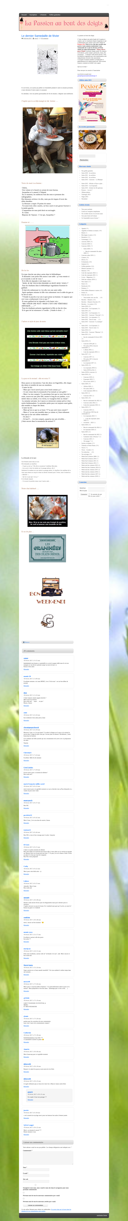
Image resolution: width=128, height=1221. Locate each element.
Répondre (26, 669)
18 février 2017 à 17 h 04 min (32, 984)
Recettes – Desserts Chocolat (90, 302)
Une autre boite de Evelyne (89, 216)
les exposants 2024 (89, 429)
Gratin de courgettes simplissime (91, 211)
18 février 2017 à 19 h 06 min (32, 1051)
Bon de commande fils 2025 (91, 434)
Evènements (85, 262)
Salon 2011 (85, 310)
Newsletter (85, 199)
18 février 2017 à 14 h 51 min (32, 951)
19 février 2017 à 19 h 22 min (32, 1127)
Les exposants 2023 (89, 416)
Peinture (84, 288)
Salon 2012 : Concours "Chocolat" (91, 315)
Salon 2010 (85, 306)
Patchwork (85, 286)
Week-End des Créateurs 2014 (90, 467)
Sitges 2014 (85, 196)
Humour (27, 642)
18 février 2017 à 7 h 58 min (32, 770)
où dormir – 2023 (89, 422)
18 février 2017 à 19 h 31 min (36, 1094)
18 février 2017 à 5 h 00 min (32, 678)
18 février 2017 (27, 38)
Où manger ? (87, 441)
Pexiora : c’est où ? (87, 190)
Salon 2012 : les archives (89, 177)
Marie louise (28, 965)
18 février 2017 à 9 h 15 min (32, 847)
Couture (84, 257)
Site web (25, 1179)
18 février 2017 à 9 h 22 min (32, 868)
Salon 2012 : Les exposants (89, 317)
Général (84, 264)
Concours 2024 (86, 244)
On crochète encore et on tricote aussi (92, 213)
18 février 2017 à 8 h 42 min (32, 817)
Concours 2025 (88, 439)
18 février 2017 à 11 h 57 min (32, 934)
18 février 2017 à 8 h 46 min (32, 832)
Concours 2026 (86, 246)
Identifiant (83, 488)
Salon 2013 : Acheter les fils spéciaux (92, 188)
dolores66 (27, 1064)
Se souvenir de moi (96, 494)
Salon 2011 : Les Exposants (89, 313)
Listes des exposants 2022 (91, 405)
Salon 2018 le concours (88, 372)
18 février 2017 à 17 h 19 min (32, 1000)
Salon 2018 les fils (89, 370)
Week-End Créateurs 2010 (89, 458)
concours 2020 (86, 241)
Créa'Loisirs (28, 767)
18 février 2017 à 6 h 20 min (32, 715)
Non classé (85, 281)
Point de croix (86, 295)
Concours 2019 (88, 377)
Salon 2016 (85, 341)
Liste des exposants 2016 (91, 352)
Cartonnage (85, 239)
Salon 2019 (85, 374)
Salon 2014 (85, 330)
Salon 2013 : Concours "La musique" (92, 321)
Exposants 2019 (88, 379)
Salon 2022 (85, 398)
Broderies (84, 237)
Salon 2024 (85, 425)
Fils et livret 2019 (89, 381)
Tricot (83, 447)
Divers (83, 259)
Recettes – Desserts (87, 300)
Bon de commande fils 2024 (91, 427)
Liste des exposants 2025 (89, 275)
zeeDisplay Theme (102, 1215)
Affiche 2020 (87, 386)
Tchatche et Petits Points (88, 445)
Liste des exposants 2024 (89, 273)
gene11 (36, 38)
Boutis (83, 233)
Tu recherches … (86, 452)
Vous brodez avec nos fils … (92, 297)
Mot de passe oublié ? (94, 496)
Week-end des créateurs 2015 (90, 469)
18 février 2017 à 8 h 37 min (32, 803)
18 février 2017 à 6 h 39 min (32, 730)
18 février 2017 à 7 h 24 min (32, 755)
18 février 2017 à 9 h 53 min (32, 883)
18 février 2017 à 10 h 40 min (32, 920)
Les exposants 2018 (89, 368)
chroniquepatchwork (31, 727)
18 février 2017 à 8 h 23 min (32, 786)
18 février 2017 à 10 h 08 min (32, 900)
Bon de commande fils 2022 (91, 400)
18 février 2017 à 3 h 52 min (32, 660)
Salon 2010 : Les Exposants (89, 308)
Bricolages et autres (87, 235)
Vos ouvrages (85, 454)
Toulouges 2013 (86, 194)
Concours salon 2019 (87, 255)
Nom (25, 1167)
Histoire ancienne (86, 268)
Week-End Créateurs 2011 (89, 461)
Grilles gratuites (54, 15)
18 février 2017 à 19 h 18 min (32, 1066)
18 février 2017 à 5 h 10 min (32, 695)
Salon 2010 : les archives (89, 173)
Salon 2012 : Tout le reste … (90, 319)
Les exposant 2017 (89, 363)
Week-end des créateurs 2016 (90, 472)
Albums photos (86, 192)
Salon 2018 (85, 365)
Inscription (33, 15)
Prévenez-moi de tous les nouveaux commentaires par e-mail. (41, 1195)
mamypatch (28, 800)
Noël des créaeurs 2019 (88, 279)
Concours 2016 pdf (89, 343)
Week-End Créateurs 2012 (89, 463)
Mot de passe (83, 490)
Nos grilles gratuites (87, 171)
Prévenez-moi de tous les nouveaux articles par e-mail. (39, 1201)
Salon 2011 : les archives (89, 175)
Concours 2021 (88, 395)
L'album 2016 (87, 350)
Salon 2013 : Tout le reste (89, 328)
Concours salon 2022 (89, 403)
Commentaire (27, 1150)
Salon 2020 (85, 383)
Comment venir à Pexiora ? (91, 436)
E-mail (25, 1173)
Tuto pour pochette (87, 209)
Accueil (24, 15)
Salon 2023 (85, 407)
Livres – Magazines (87, 277)
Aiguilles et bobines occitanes (90, 230)
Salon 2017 (85, 354)
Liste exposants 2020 (89, 391)
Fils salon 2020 (88, 388)
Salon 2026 (87, 248)
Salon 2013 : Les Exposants (89, 185)
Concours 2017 (88, 357)
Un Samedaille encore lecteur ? (90, 218)
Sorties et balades (86, 443)
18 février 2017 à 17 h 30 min (32, 1035)
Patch (83, 284)
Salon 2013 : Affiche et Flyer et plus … (93, 183)
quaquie (26, 898)
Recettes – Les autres (87, 304)
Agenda (84, 228)
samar (26, 658)
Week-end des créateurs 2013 (90, 465)
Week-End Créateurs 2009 (89, 456)
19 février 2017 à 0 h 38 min (32, 1112)
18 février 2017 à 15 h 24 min (32, 967)
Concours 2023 (88, 410)
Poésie (83, 292)
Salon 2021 (85, 393)
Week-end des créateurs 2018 (90, 476)
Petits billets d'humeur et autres (90, 290)
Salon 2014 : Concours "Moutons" (91, 332)
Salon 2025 (85, 432)
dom (25, 693)
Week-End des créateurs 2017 (90, 474)
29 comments (44, 38)
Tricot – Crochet (86, 450)
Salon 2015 (85, 334)
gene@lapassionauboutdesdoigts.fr (87, 76)
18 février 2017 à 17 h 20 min (32, 1018)
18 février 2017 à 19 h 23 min (32, 1081)
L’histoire (43, 15)
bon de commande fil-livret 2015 (93, 337)
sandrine (27, 917)
